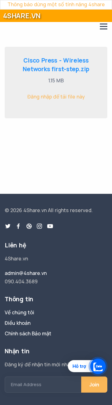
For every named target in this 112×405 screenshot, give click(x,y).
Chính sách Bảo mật (28, 333)
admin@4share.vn (26, 273)
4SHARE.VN (21, 15)
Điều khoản (17, 323)
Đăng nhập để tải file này (56, 96)
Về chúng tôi (19, 312)
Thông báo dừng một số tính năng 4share (56, 4)
